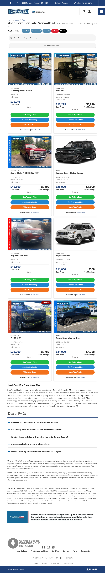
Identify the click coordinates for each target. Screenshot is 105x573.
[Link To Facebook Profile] (43, 547)
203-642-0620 (35, 130)
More (29, 107)
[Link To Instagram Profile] (53, 547)
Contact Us (85, 551)
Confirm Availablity (29, 120)
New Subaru (22, 551)
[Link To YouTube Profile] (48, 547)
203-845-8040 (35, 212)
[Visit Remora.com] (91, 570)
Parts (75, 551)
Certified (55, 551)
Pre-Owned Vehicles (39, 551)
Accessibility (68, 563)
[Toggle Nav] (101, 11)
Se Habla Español (61, 3)
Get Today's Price (29, 115)
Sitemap (44, 563)
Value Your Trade (29, 125)
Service (66, 551)
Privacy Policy (56, 563)
